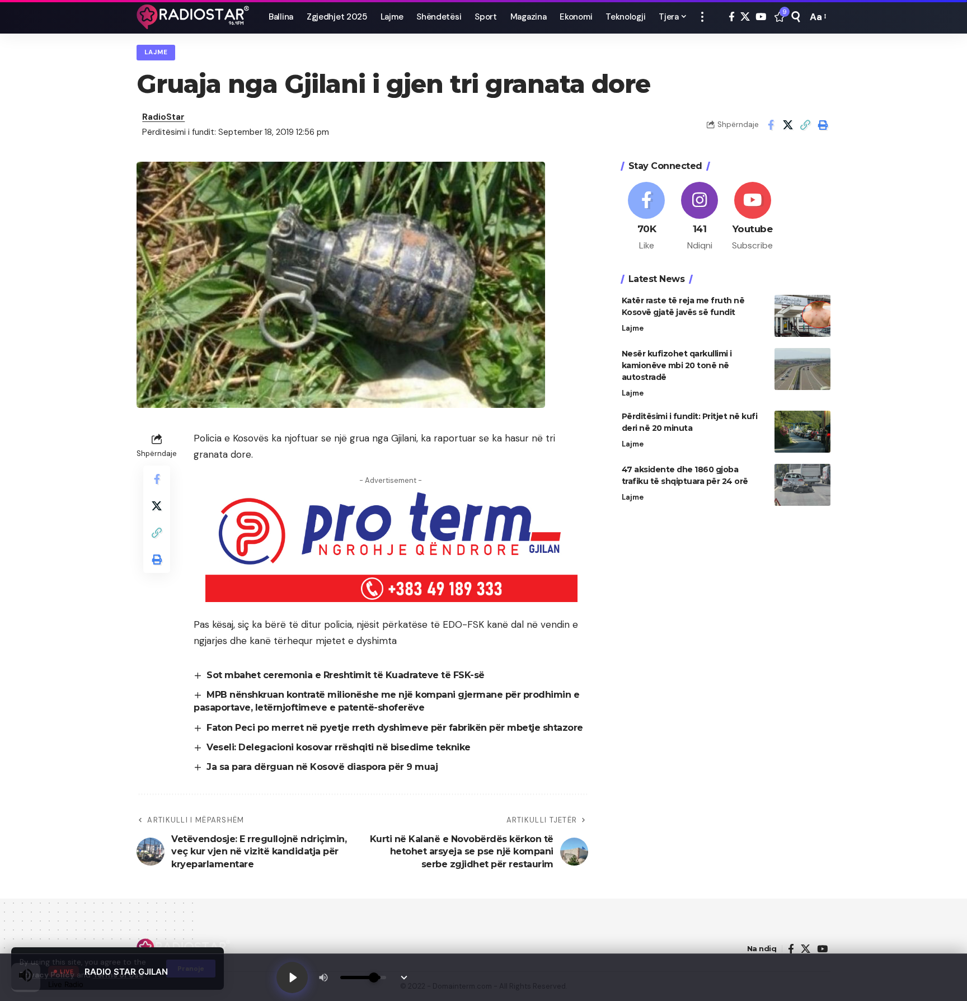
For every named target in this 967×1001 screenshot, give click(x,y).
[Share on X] (788, 125)
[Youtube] (752, 217)
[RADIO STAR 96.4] (194, 17)
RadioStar (163, 117)
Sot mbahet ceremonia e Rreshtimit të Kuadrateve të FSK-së (345, 685)
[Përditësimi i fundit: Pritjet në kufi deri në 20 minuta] (802, 432)
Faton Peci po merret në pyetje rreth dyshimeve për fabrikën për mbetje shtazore (394, 738)
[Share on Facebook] (770, 125)
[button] (702, 17)
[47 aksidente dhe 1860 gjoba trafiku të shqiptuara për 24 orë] (802, 485)
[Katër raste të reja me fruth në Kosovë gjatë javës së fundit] (802, 316)
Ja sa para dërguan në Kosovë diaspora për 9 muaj (322, 778)
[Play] (292, 977)
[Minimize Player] (404, 977)
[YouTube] (761, 17)
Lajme (156, 52)
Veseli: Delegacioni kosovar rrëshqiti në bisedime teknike (338, 758)
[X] (745, 17)
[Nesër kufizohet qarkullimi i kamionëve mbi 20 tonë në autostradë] (802, 369)
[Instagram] (699, 217)
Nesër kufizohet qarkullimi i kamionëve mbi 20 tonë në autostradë (677, 365)
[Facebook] (732, 17)
